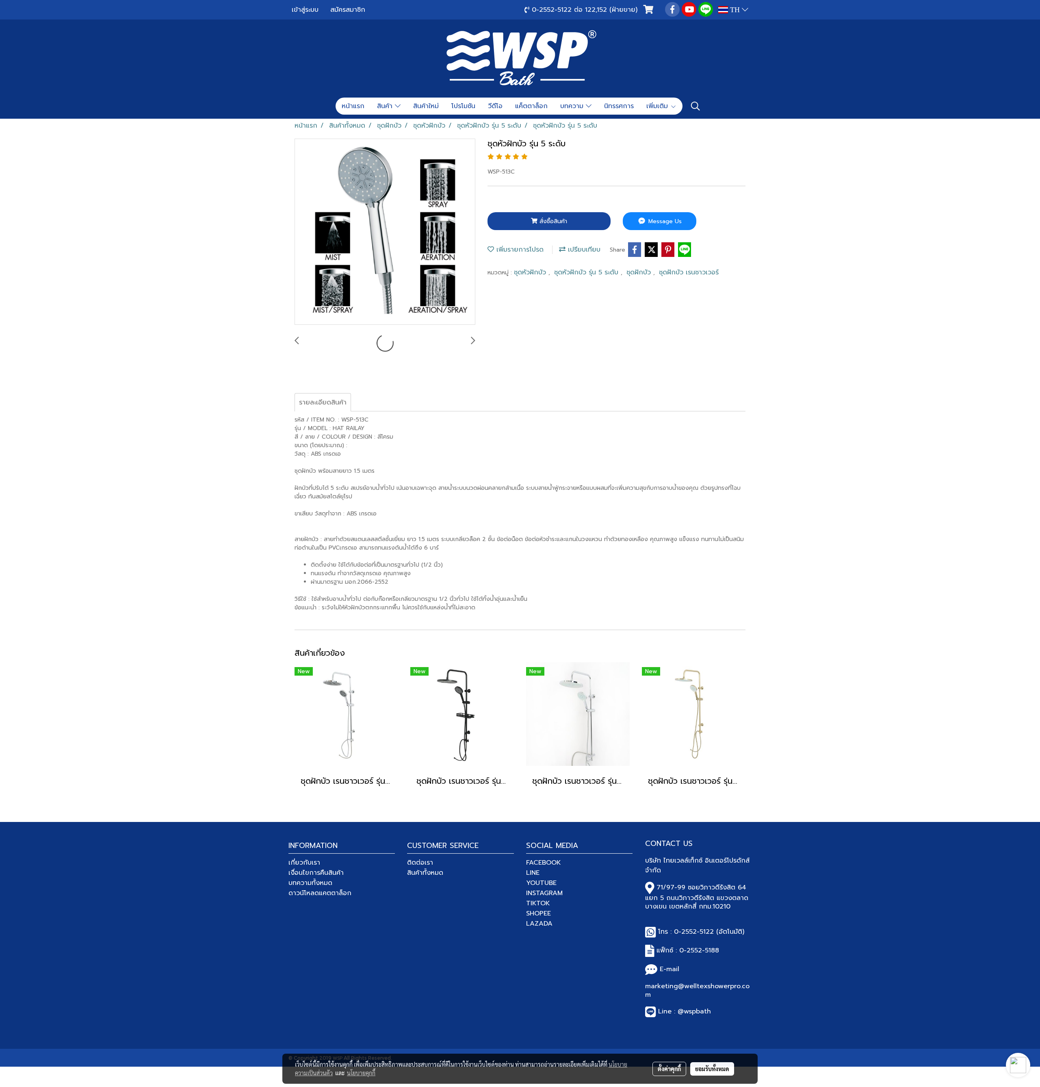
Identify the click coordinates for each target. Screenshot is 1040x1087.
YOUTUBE (541, 883)
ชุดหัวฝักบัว (531, 272)
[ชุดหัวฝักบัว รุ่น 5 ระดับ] (385, 232)
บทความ (573, 106)
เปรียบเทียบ (583, 249)
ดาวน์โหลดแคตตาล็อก (319, 893)
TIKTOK (538, 903)
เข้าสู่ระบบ (305, 10)
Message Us (664, 221)
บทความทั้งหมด (310, 883)
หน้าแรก (353, 106)
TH (735, 10)
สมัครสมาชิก (347, 10)
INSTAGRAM (544, 893)
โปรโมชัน (463, 106)
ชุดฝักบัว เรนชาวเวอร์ (689, 272)
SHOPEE (538, 913)
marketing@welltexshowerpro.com (697, 990)
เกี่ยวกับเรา (304, 862)
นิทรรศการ (619, 106)
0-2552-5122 (694, 932)
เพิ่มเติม (658, 106)
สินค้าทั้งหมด (425, 873)
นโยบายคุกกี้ (361, 1072)
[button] (695, 106)
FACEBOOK (543, 862)
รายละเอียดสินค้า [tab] (323, 402)
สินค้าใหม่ (426, 106)
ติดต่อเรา (420, 862)
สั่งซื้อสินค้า (552, 221)
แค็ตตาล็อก (531, 106)
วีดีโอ (495, 106)
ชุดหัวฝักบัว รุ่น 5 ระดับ (587, 272)
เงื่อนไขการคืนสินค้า (316, 873)
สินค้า (386, 106)
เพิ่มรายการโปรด (519, 249)
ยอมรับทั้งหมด (712, 1068)
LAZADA (539, 923)
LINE (533, 873)
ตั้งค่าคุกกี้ (669, 1068)
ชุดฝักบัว (639, 272)
